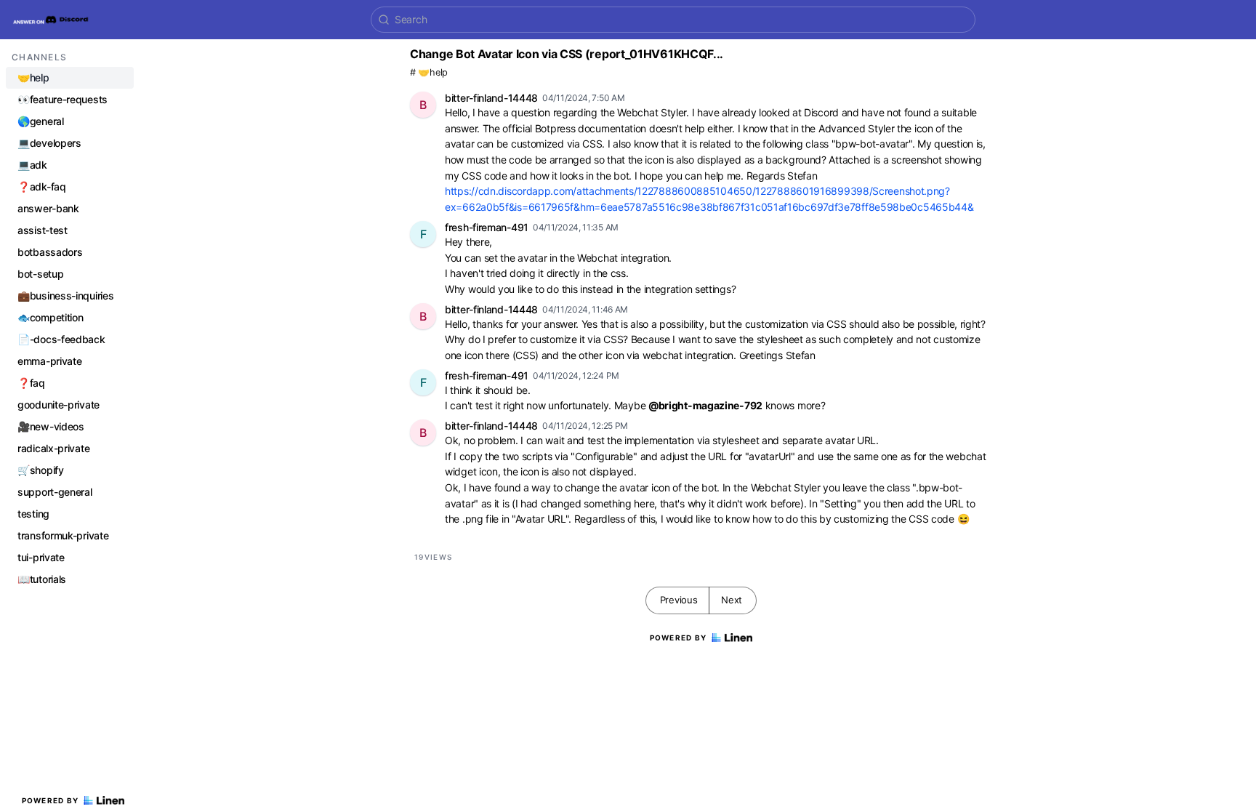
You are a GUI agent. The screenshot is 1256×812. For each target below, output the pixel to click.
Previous (679, 600)
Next (731, 600)
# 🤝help (429, 72)
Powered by (50, 800)
